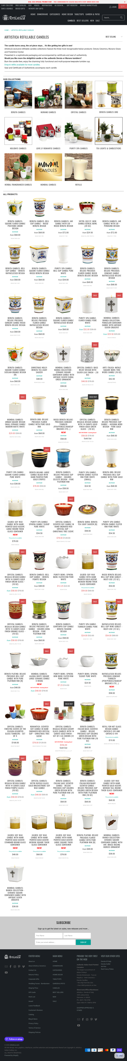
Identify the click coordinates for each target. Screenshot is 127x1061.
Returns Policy (34, 975)
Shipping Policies (35, 1032)
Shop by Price (33, 988)
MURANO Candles (48, 97)
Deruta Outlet (105, 964)
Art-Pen (103, 966)
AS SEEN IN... (59, 5)
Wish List (32, 997)
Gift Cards (32, 992)
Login (114, 7)
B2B (30, 5)
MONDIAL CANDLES (48, 169)
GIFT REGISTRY (72, 5)
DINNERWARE (58, 966)
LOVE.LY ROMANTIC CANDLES (48, 133)
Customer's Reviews (36, 1010)
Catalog (31, 1014)
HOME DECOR (58, 975)
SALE (54, 1001)
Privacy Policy (33, 1023)
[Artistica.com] (13, 17)
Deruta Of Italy (106, 961)
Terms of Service (34, 1028)
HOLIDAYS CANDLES (18, 133)
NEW (54, 997)
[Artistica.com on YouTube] (6, 972)
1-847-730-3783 (7, 5)
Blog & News (33, 1019)
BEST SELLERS (58, 992)
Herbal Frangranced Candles (18, 169)
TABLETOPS (57, 979)
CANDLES (56, 988)
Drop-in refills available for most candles (22, 65)
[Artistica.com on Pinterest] (19, 966)
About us (32, 961)
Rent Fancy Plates (107, 969)
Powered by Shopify (11, 1055)
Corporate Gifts (34, 979)
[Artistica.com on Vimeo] (23, 966)
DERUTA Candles (18, 97)
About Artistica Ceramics (37, 966)
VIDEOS (36, 5)
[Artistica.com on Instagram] (15, 966)
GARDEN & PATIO (59, 983)
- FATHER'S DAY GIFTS (35, 8)
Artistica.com (14, 1045)
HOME (55, 961)
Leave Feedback (34, 1006)
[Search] (121, 17)
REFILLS (78, 169)
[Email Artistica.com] (6, 966)
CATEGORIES (57, 970)
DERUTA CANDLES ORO (109, 97)
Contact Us (32, 970)
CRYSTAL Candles (78, 97)
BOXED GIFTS (20, 8)
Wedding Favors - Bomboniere (39, 983)
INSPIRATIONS (47, 5)
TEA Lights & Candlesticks (109, 133)
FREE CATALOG (21, 5)
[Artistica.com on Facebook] (10, 966)
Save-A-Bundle (7, 8)
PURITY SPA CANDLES (78, 133)
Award (31, 1001)
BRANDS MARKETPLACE (88, 5)
